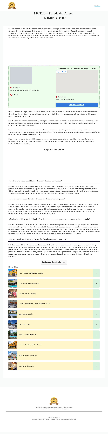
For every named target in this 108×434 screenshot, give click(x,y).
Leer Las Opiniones (66, 99)
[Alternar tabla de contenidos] (63, 262)
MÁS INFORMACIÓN (76, 104)
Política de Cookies (55, 419)
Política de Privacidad (43, 419)
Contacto (74, 419)
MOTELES (97, 5)
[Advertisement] (54, 53)
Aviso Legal (35, 419)
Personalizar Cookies (66, 419)
